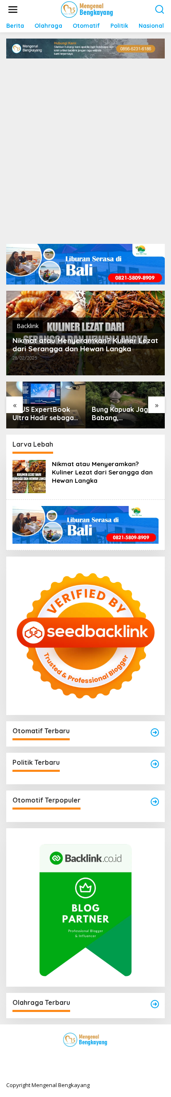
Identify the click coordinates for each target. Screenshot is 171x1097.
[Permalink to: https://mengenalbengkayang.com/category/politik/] (155, 764)
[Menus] (13, 9)
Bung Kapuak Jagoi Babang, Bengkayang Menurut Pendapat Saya (123, 414)
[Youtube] (100, 1056)
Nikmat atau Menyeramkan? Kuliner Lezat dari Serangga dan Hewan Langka (85, 344)
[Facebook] (55, 1056)
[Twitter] (70, 1056)
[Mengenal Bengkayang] (87, 9)
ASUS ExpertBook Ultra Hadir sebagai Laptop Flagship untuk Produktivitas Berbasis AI (44, 414)
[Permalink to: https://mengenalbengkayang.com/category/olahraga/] (155, 1004)
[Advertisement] (85, 148)
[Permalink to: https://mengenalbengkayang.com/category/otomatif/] (155, 732)
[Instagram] (85, 1056)
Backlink (28, 326)
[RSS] (115, 1056)
